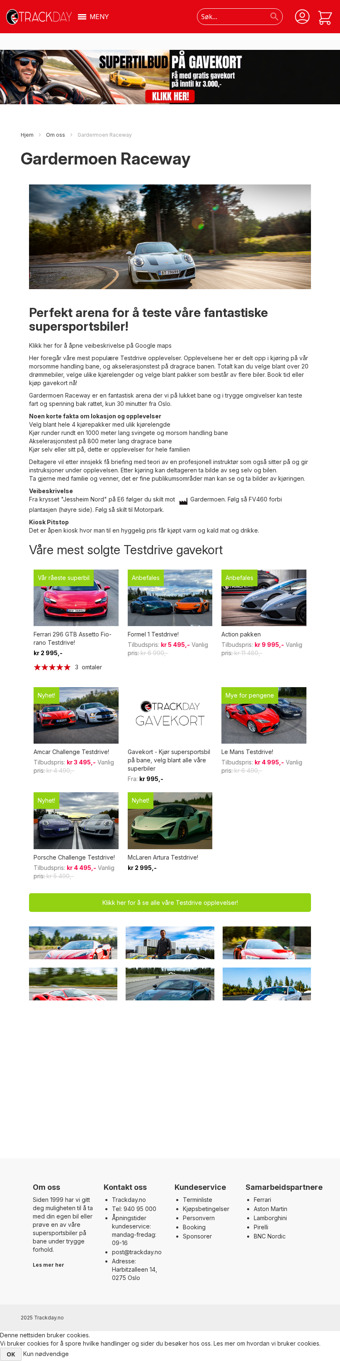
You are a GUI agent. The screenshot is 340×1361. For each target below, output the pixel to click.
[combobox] (239, 16)
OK (11, 1354)
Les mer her (48, 1265)
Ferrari (262, 1199)
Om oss (56, 135)
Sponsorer (197, 1236)
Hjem (28, 135)
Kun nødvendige (46, 1353)
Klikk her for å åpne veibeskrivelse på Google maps (100, 345)
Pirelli (261, 1227)
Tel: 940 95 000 (134, 1208)
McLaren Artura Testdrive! (163, 857)
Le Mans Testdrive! (247, 751)
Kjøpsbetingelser (206, 1208)
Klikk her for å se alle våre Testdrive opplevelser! (170, 902)
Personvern (199, 1217)
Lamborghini (270, 1217)
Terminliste (197, 1199)
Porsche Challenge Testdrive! (74, 857)
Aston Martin (270, 1208)
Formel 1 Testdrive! (153, 634)
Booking (194, 1227)
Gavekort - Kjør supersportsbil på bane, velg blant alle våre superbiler (169, 760)
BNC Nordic (270, 1236)
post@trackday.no (137, 1251)
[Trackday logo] (39, 17)
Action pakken (241, 634)
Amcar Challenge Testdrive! (71, 751)
